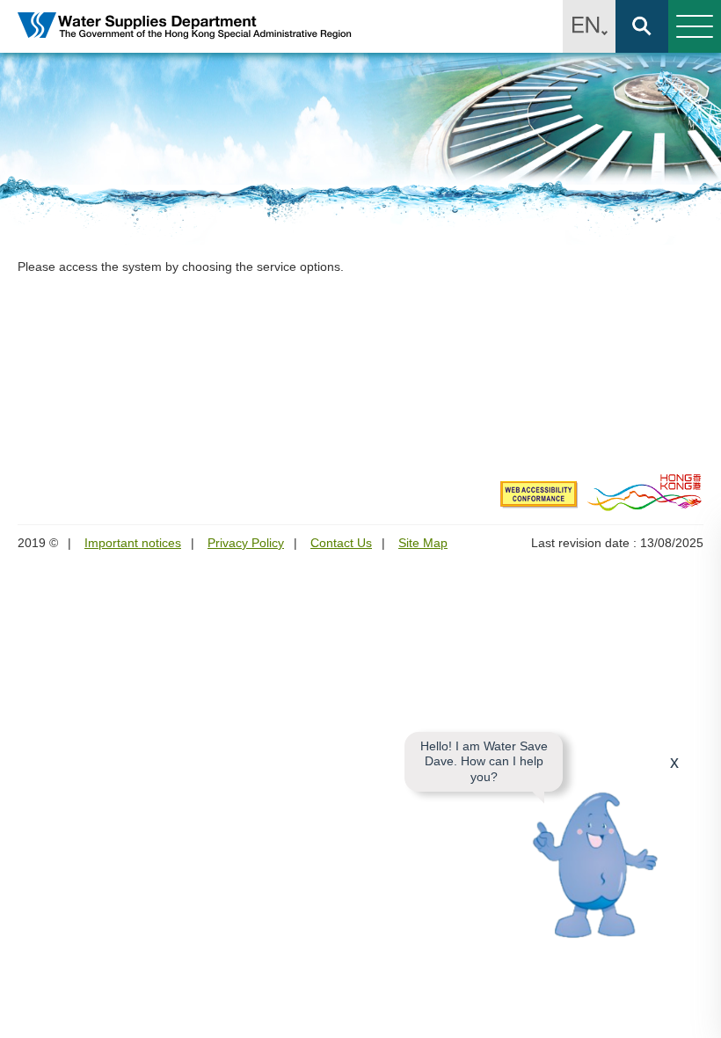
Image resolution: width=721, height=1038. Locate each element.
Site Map (423, 543)
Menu (694, 26)
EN (589, 26)
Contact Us (341, 543)
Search (641, 26)
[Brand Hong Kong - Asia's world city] (644, 491)
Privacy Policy (246, 543)
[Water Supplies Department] (185, 26)
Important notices (132, 543)
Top (697, 1014)
